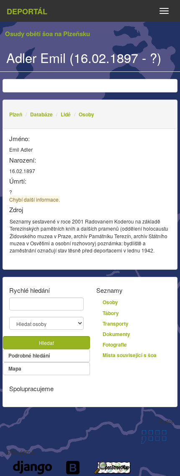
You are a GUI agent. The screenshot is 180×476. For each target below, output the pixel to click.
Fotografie (115, 344)
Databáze (41, 114)
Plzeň (15, 114)
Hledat (46, 342)
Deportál (27, 11)
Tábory (111, 313)
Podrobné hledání (29, 355)
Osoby (86, 114)
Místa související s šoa (130, 355)
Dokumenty (116, 334)
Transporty (116, 323)
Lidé (66, 114)
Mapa (14, 368)
